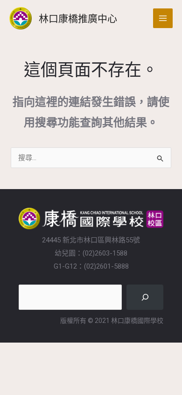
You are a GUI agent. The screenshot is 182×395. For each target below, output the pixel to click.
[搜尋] (144, 297)
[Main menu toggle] (163, 18)
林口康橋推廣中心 (78, 18)
